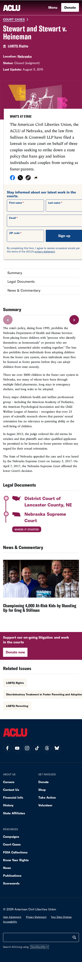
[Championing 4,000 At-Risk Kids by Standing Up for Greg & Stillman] (41, 588)
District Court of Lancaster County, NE (48, 501)
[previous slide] (8, 320)
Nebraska (25, 56)
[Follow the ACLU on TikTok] (37, 748)
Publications (12, 875)
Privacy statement (36, 917)
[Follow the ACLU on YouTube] (17, 748)
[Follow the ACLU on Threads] (47, 748)
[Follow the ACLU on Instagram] (27, 748)
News (7, 868)
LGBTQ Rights (18, 46)
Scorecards (11, 883)
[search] (74, 937)
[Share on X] (20, 179)
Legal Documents (21, 281)
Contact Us (11, 789)
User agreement (12, 917)
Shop (42, 789)
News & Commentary (23, 290)
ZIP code (14, 232)
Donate (70, 7)
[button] (28, 178)
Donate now (15, 652)
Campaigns (11, 836)
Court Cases (14, 19)
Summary (14, 273)
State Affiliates (14, 813)
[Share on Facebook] (12, 179)
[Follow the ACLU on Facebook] (7, 748)
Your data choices (61, 917)
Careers (8, 782)
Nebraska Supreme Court (45, 517)
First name (15, 202)
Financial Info (13, 797)
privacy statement (45, 251)
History (8, 805)
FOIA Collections (15, 852)
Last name (54, 202)
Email (12, 217)
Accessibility (10, 921)
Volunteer (45, 805)
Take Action (47, 797)
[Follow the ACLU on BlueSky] (57, 748)
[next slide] (74, 320)
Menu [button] (52, 7)
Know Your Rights (16, 860)
